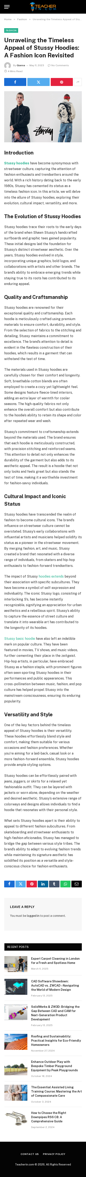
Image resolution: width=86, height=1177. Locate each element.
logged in (33, 915)
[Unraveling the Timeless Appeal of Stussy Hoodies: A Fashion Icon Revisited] (43, 116)
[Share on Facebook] (15, 82)
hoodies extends (51, 576)
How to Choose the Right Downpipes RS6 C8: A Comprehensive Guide (48, 1117)
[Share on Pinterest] (62, 82)
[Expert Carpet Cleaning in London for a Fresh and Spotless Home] (15, 964)
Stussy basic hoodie (19, 639)
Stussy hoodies (16, 163)
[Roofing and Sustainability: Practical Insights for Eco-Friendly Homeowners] (15, 1042)
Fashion (11, 30)
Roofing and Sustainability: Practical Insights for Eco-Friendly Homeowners (56, 1040)
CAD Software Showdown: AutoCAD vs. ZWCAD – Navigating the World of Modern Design (55, 985)
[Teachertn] (43, 7)
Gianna (21, 65)
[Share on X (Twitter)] (38, 82)
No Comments (60, 65)
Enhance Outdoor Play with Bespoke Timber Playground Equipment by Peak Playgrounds (54, 1066)
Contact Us (30, 1154)
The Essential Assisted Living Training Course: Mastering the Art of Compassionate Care (56, 1091)
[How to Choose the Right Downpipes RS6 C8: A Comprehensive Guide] (15, 1118)
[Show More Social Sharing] (78, 82)
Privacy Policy (54, 1154)
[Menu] (7, 7)
